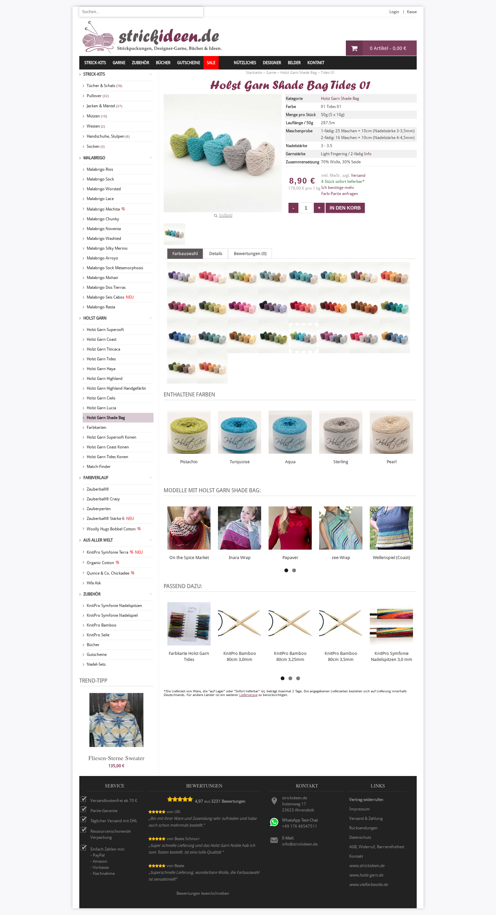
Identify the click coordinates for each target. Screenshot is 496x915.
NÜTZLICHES (245, 62)
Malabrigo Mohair (102, 277)
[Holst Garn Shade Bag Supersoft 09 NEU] (243, 350)
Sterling (340, 461)
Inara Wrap (240, 557)
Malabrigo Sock (100, 179)
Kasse (412, 11)
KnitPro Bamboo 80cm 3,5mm (341, 656)
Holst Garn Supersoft (105, 329)
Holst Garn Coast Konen (108, 447)
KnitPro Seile (98, 635)
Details (215, 253)
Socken (96, 146)
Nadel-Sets (96, 664)
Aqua (290, 461)
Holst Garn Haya (101, 368)
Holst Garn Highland (104, 378)
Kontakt (315, 62)
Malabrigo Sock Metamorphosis (115, 268)
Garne (119, 62)
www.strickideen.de (366, 865)
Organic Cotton (100, 562)
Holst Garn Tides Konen (107, 456)
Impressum (359, 809)
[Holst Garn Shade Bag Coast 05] (303, 289)
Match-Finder (99, 466)
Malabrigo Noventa (104, 228)
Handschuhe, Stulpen (108, 136)
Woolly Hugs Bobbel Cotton (111, 529)
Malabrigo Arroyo (102, 258)
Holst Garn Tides (101, 359)
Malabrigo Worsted (104, 189)
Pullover (98, 95)
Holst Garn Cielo (101, 398)
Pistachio (189, 461)
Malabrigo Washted (104, 238)
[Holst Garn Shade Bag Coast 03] (243, 289)
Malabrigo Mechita (103, 209)
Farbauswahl (185, 253)
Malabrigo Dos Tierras (106, 287)
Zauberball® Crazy (103, 499)
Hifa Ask (94, 583)
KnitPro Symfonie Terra (115, 552)
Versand (358, 175)
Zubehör (92, 594)
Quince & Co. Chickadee (108, 573)
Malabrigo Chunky (103, 219)
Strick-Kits (95, 62)
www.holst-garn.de (366, 875)
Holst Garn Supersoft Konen (111, 437)
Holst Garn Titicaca (103, 349)
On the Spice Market (189, 557)
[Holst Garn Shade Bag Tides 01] (174, 234)
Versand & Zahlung (366, 818)
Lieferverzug (248, 695)
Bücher (93, 644)
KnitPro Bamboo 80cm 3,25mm (290, 656)
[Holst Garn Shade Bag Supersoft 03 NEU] (303, 319)
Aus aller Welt (98, 540)
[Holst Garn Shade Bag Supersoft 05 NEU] (364, 319)
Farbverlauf (95, 477)
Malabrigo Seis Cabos (110, 297)
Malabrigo (94, 158)
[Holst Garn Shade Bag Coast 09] (182, 319)
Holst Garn (95, 318)
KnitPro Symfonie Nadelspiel (112, 615)
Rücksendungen (363, 828)
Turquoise (240, 461)
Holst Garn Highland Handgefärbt (116, 388)
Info (367, 153)
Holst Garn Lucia (101, 408)
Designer (272, 62)
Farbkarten (96, 427)
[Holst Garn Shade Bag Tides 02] (334, 350)
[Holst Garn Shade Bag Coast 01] (182, 289)
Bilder (294, 62)
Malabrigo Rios (100, 169)
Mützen (97, 116)
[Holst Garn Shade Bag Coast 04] (273, 289)
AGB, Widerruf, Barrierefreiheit (376, 846)
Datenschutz (360, 837)
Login (394, 11)
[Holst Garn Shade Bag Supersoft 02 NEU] (273, 319)
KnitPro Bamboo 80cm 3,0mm (239, 656)
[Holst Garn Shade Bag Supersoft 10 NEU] (273, 350)
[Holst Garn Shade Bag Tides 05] (182, 380)
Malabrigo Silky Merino (107, 248)
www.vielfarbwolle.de (368, 884)
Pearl (391, 461)
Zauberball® (98, 489)
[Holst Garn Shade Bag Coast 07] (364, 289)
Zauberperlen (99, 508)
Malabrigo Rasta (101, 307)
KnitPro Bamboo (101, 625)
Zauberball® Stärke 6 (110, 518)
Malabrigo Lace (100, 198)
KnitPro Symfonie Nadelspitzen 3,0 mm (391, 656)
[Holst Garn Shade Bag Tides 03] (364, 350)
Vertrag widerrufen (366, 799)
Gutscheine (97, 654)
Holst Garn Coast (101, 339)
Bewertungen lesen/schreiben (202, 893)
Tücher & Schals (104, 85)
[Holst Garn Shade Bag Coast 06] (334, 289)
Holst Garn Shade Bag (106, 417)
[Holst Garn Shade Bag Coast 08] (395, 289)
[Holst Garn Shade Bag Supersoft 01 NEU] (243, 319)
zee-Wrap (341, 557)
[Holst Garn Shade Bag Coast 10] (212, 319)
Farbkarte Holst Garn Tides (189, 656)
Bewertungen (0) (250, 253)
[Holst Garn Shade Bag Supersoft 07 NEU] (182, 350)
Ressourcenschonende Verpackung (110, 834)
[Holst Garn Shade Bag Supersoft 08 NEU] (212, 350)
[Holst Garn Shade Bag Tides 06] (212, 380)
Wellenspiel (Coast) (391, 557)
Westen (96, 126)
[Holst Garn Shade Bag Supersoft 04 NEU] (334, 319)
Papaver (290, 557)
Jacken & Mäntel (104, 106)
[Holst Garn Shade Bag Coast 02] (212, 289)
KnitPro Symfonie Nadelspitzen (114, 605)
